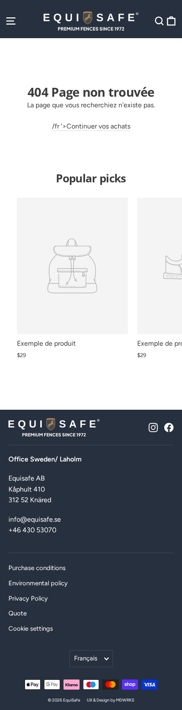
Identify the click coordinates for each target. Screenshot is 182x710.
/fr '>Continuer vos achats (91, 126)
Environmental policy (38, 583)
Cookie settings (30, 628)
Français (85, 658)
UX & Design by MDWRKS (110, 700)
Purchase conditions (37, 568)
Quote (17, 613)
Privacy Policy (28, 598)
